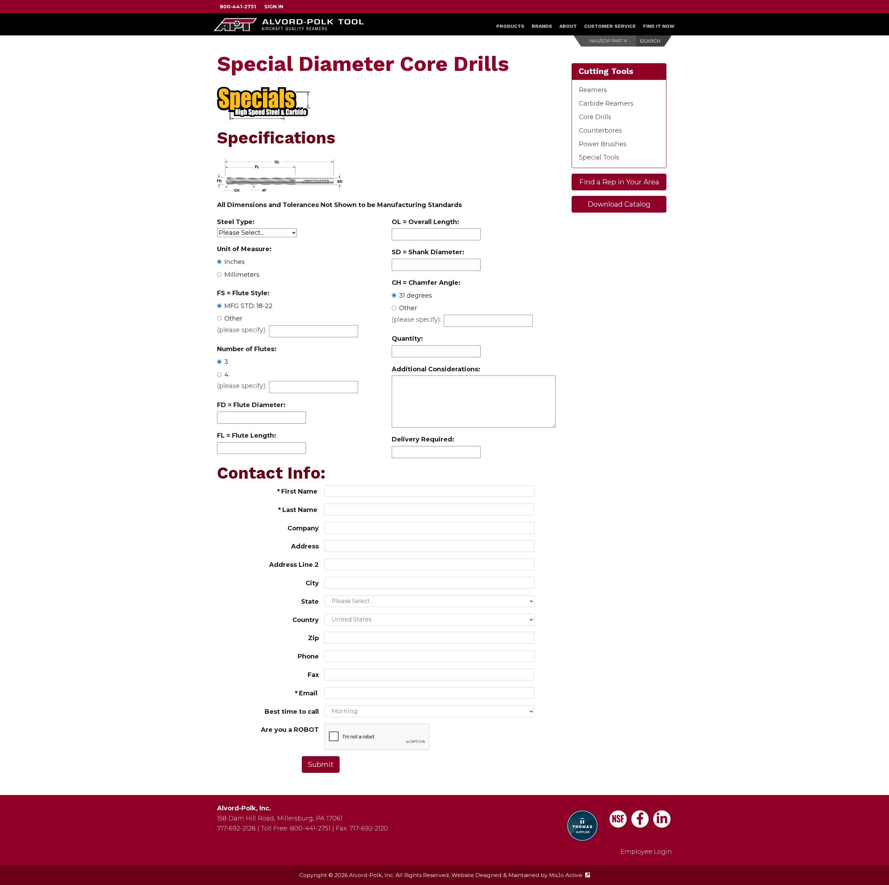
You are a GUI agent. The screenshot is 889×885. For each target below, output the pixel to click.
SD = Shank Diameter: (428, 252)
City (312, 583)
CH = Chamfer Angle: (426, 283)
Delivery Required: (423, 439)
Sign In (273, 6)
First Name (299, 491)
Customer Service (610, 26)
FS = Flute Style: (243, 293)
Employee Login (646, 851)
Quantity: (407, 338)
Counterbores (600, 130)
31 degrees (415, 295)
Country (305, 620)
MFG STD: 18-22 (248, 306)
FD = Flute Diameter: (251, 405)
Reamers (593, 90)
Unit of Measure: (244, 249)
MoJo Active (569, 875)
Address (305, 546)
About (568, 26)
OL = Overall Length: (425, 222)
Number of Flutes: (246, 349)
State (310, 601)
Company (303, 528)
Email (308, 693)
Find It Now (658, 26)
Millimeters (241, 275)
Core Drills (595, 117)
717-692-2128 (236, 828)
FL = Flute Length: (246, 435)
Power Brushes (602, 144)
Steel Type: (236, 222)
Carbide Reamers (606, 103)
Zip (313, 638)
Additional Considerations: (436, 369)
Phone (308, 656)
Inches (234, 262)
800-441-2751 (238, 6)
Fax (313, 675)
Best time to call (292, 712)
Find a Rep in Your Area (619, 182)
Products (510, 26)
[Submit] (654, 41)
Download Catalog (619, 204)
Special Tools (599, 157)
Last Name (299, 510)
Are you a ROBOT (290, 730)
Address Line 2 (294, 565)
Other (233, 318)
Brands (542, 26)
